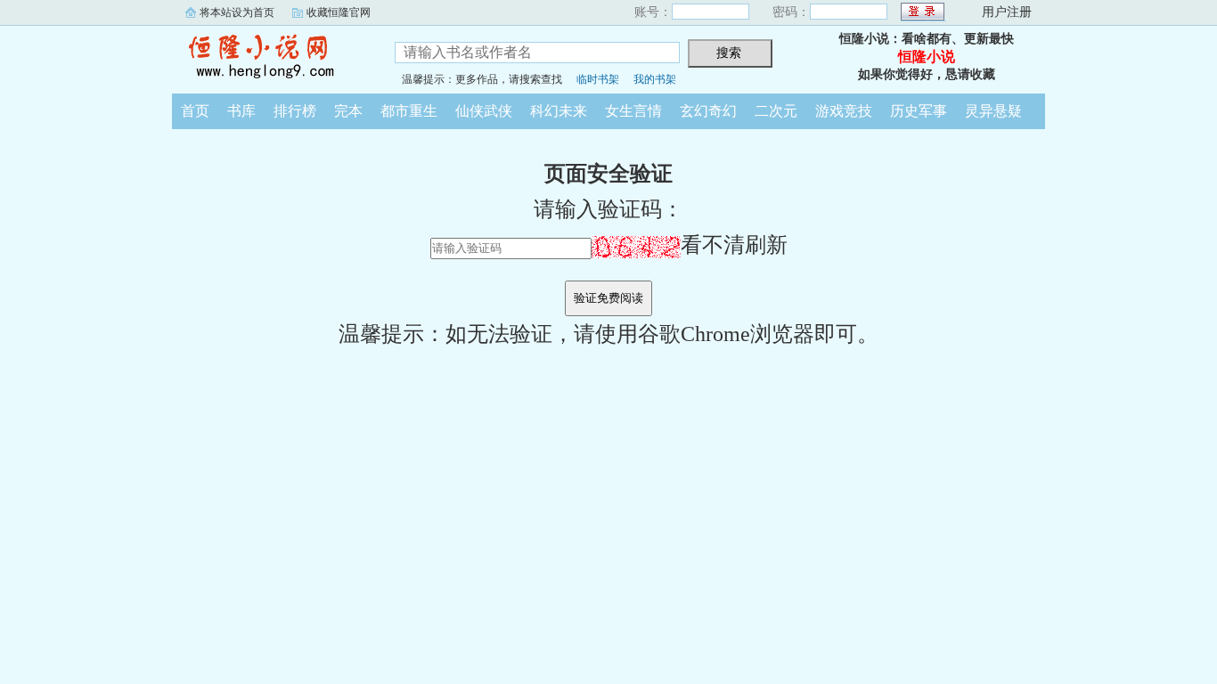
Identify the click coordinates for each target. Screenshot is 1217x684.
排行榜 (295, 110)
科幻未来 (558, 110)
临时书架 (597, 79)
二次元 (776, 110)
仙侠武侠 (483, 110)
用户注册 (1007, 12)
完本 (348, 110)
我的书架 (654, 79)
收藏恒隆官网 (338, 12)
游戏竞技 (843, 110)
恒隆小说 (270, 57)
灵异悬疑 (993, 110)
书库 (241, 110)
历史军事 (918, 110)
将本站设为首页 (237, 12)
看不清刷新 (734, 244)
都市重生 (408, 110)
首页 (195, 110)
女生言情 (633, 110)
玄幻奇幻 (708, 110)
